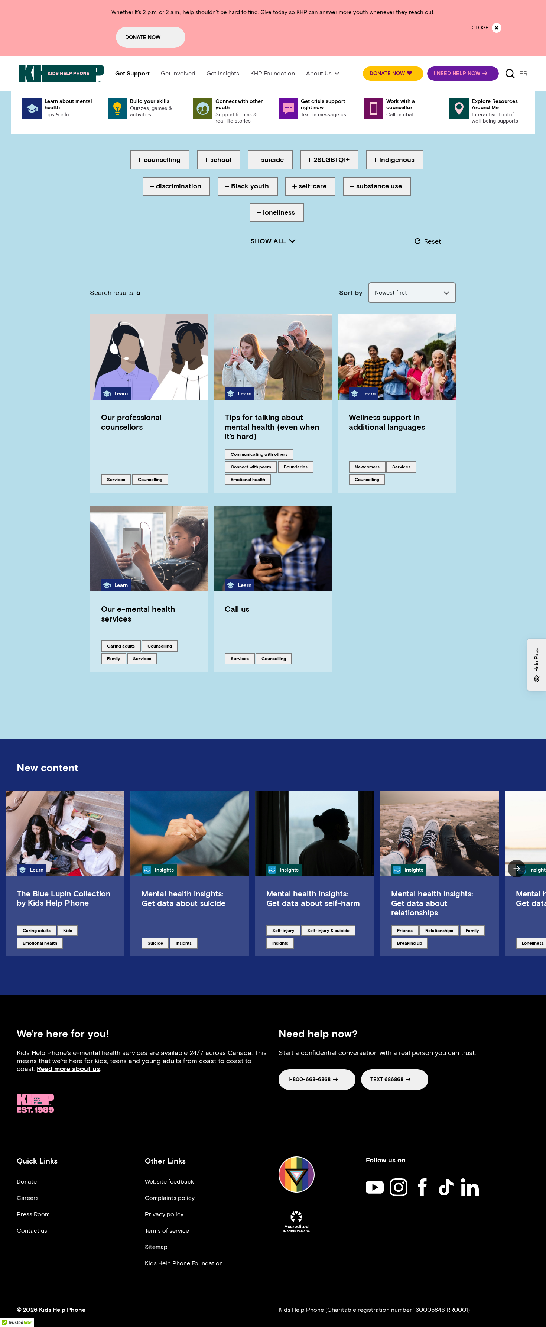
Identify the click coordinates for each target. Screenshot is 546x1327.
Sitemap (156, 1246)
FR (523, 73)
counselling (150, 479)
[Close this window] (496, 28)
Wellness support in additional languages (387, 422)
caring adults (121, 646)
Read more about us (68, 1069)
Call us (237, 609)
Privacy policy (164, 1214)
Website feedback (169, 1181)
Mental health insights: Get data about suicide (183, 898)
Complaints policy (170, 1197)
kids (70, 930)
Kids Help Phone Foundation (184, 1263)
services (119, 479)
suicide (158, 943)
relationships (439, 930)
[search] (510, 73)
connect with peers (250, 467)
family (116, 658)
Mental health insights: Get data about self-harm (313, 898)
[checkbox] (159, 159)
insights (186, 943)
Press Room (33, 1214)
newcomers (367, 467)
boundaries (296, 467)
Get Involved (178, 73)
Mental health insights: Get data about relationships (432, 903)
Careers (28, 1197)
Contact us (32, 1230)
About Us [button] (319, 73)
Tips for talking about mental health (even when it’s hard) (272, 427)
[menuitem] (132, 73)
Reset (432, 241)
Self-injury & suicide (328, 930)
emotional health (247, 479)
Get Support (132, 73)
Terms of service (167, 1230)
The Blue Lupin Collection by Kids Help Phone (63, 898)
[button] (393, 73)
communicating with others (258, 454)
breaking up (409, 943)
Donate (27, 1181)
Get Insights (223, 73)
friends (408, 930)
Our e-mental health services (138, 613)
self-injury (285, 930)
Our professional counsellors (131, 422)
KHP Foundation (272, 73)
